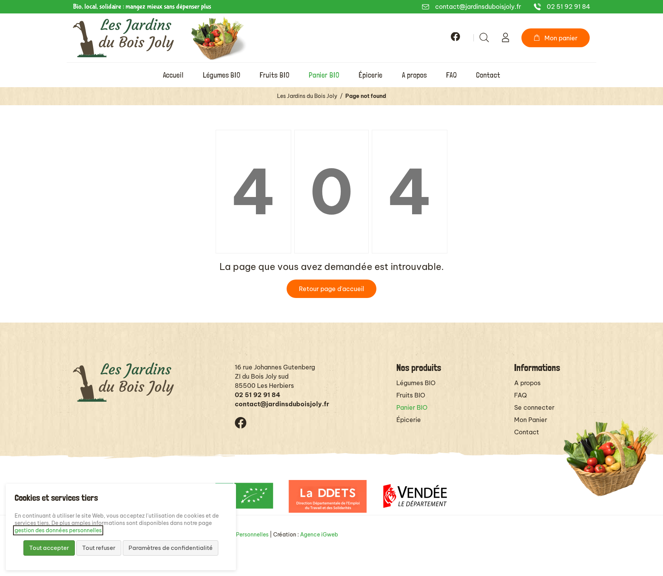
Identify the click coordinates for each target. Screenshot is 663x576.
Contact (526, 432)
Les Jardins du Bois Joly (307, 96)
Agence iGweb (319, 534)
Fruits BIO (410, 395)
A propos (527, 383)
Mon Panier (530, 420)
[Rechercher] (484, 37)
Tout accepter (49, 547)
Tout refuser (98, 547)
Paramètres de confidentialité (171, 547)
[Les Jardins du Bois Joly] (123, 38)
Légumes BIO (415, 383)
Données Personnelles (240, 534)
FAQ (520, 395)
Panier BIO (411, 407)
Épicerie (408, 420)
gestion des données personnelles (58, 530)
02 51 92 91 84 (568, 6)
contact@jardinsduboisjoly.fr (478, 6)
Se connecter (534, 407)
